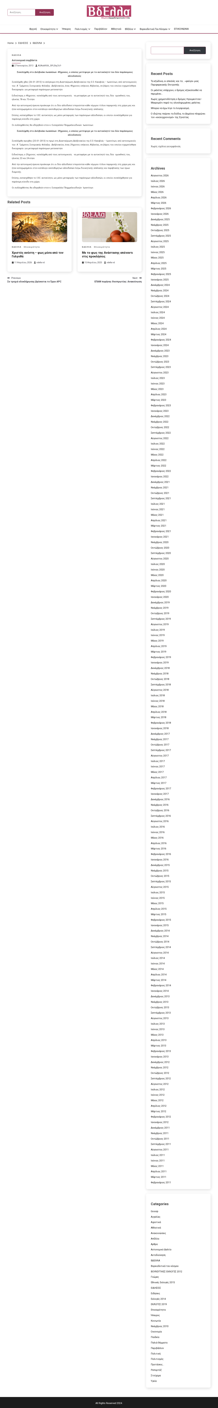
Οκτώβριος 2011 (160, 1138)
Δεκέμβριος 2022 (160, 416)
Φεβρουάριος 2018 (161, 722)
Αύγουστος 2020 (160, 558)
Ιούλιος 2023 (158, 378)
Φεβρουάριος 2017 (161, 788)
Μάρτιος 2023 (158, 400)
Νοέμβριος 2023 (159, 356)
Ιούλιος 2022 (158, 443)
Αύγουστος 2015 (160, 887)
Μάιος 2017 (157, 772)
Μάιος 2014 (157, 969)
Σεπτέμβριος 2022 (161, 432)
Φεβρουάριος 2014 (161, 985)
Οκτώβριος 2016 (160, 810)
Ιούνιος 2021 (158, 509)
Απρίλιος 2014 (159, 974)
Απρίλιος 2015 (159, 908)
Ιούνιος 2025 (158, 252)
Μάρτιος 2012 (158, 1111)
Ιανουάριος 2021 (160, 536)
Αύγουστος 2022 (160, 438)
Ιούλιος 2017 (158, 761)
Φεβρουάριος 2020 (161, 591)
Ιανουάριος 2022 (160, 476)
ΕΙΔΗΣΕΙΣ (156, 1288)
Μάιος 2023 (157, 389)
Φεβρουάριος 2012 (161, 1116)
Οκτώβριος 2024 (160, 296)
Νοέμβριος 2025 (159, 225)
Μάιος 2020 (157, 575)
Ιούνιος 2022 (158, 449)
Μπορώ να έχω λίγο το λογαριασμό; (170, 108)
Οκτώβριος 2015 (160, 876)
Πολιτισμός (81, 29)
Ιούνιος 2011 (158, 1160)
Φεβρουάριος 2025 (161, 274)
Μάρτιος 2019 (158, 651)
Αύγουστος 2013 (160, 1018)
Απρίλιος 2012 (159, 1105)
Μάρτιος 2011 (158, 1177)
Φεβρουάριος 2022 (161, 471)
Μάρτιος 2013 (158, 1045)
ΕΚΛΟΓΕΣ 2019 (159, 1304)
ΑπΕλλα (155, 1238)
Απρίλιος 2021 (159, 520)
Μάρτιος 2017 (158, 783)
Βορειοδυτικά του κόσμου (153, 29)
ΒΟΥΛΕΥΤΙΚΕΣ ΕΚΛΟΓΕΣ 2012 (166, 1271)
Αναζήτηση (195, 50)
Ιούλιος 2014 (158, 958)
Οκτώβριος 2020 (160, 547)
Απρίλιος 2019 (159, 646)
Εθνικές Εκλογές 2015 (163, 1282)
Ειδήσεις (155, 1293)
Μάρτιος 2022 (158, 465)
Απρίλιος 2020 (159, 580)
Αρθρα (154, 1244)
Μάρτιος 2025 (158, 268)
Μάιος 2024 (157, 323)
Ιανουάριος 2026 (160, 214)
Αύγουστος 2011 (160, 1149)
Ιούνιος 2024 (158, 317)
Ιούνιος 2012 (158, 1094)
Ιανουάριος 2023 (160, 411)
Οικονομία (156, 1331)
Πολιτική (156, 1353)
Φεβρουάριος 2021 (161, 531)
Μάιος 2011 (157, 1166)
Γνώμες (155, 1276)
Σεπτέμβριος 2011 (161, 1144)
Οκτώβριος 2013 (160, 1007)
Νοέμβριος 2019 (159, 607)
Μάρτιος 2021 (158, 525)
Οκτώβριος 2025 (160, 230)
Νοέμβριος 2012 (159, 1067)
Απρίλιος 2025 (159, 263)
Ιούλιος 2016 (158, 826)
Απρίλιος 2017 (159, 777)
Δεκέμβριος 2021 (160, 482)
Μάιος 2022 (157, 454)
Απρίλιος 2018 (159, 712)
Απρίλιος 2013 (159, 1040)
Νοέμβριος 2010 (159, 1326)
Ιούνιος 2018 (158, 701)
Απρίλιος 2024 (159, 328)
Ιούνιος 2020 (158, 569)
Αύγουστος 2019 (160, 624)
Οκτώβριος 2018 (160, 679)
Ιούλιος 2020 (158, 564)
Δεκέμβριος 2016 (160, 799)
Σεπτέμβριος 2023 (161, 367)
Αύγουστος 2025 (160, 241)
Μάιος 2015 (157, 903)
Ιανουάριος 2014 (160, 991)
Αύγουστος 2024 (160, 307)
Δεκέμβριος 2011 (160, 1127)
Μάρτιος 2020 (158, 586)
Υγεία (154, 1381)
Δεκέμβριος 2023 (160, 350)
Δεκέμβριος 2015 (160, 865)
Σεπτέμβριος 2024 (161, 301)
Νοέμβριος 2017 (159, 739)
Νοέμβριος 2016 (159, 804)
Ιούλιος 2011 (158, 1155)
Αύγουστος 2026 (160, 175)
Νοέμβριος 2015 (159, 870)
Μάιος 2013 (157, 1034)
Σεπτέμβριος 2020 (161, 553)
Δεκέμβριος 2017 (160, 733)
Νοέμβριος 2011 (159, 1133)
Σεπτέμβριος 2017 (161, 750)
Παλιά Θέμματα (159, 1342)
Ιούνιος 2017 (158, 766)
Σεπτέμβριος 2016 (161, 815)
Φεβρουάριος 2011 (161, 1182)
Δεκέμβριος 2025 (160, 219)
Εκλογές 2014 (158, 1299)
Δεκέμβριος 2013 (160, 996)
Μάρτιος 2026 (158, 203)
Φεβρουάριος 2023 (161, 405)
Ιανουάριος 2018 (160, 728)
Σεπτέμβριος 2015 (161, 881)
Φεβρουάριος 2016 (161, 854)
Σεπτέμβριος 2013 (161, 1012)
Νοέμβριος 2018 (159, 673)
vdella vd (40, 262)
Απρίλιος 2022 (159, 460)
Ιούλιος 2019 (158, 629)
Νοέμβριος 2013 (159, 1002)
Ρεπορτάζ (156, 1370)
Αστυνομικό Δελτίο (161, 1249)
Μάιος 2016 (157, 837)
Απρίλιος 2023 (159, 394)
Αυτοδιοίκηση (158, 1255)
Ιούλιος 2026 (158, 181)
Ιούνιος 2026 (158, 186)
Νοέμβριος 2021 (159, 487)
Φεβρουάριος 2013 (161, 1051)
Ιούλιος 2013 (158, 1023)
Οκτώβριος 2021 (160, 493)
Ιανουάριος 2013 (160, 1056)
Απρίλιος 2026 (159, 197)
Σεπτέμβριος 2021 (161, 498)
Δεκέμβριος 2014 (160, 930)
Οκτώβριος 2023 (160, 361)
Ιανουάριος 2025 (160, 279)
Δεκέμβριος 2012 (160, 1062)
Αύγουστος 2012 (160, 1084)
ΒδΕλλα (129, 29)
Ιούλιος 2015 (158, 892)
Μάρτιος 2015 (158, 914)
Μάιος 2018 (157, 706)
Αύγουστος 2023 (160, 372)
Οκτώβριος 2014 (160, 941)
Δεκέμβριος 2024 (160, 285)
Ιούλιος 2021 (158, 503)
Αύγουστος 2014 (160, 952)
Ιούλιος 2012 (158, 1089)
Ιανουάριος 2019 (160, 662)
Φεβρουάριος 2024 (161, 339)
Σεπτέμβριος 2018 (161, 684)
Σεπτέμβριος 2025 (161, 235)
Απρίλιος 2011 (159, 1171)
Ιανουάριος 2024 (160, 345)
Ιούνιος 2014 (158, 963)
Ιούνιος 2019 (158, 635)
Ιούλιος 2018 (158, 695)
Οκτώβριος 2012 (160, 1073)
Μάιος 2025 (157, 257)
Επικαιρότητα (47, 29)
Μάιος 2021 (157, 515)
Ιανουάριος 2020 (160, 597)
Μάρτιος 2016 (158, 848)
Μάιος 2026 (157, 192)
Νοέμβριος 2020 (159, 542)
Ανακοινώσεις (158, 1233)
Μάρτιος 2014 (158, 980)
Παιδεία (155, 1337)
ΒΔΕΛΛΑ (16, 55)
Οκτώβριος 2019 (160, 613)
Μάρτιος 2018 (158, 717)
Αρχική (33, 29)
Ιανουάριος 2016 (160, 859)
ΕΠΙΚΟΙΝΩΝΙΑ (181, 29)
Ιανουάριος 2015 (160, 925)
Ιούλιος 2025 (158, 246)
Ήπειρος (66, 29)
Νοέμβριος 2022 (159, 421)
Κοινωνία (156, 1320)
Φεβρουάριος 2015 (161, 919)
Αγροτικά (156, 1222)
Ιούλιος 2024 (158, 312)
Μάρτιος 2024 (158, 334)
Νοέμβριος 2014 (159, 936)
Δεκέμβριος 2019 (160, 602)
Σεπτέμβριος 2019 (161, 618)
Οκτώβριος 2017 (160, 744)
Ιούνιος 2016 (158, 832)
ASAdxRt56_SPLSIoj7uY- (50, 65)
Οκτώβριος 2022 (160, 427)
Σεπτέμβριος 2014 (161, 947)
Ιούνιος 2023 (158, 383)
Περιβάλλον (100, 29)
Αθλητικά (116, 29)
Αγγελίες (155, 1216)
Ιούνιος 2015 (158, 898)
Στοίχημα (156, 1375)
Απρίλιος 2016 (159, 843)
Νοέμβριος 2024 (159, 290)
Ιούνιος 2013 (158, 1029)
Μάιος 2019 (157, 640)
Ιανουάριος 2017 (160, 793)
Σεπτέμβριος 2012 (161, 1078)
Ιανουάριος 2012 (160, 1122)
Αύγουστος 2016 (160, 821)
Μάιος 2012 (157, 1100)
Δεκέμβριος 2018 (160, 668)
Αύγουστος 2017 (160, 755)
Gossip (154, 1211)
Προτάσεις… (157, 1364)
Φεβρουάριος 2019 (161, 657)
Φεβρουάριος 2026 (161, 208)
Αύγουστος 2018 (160, 690)
